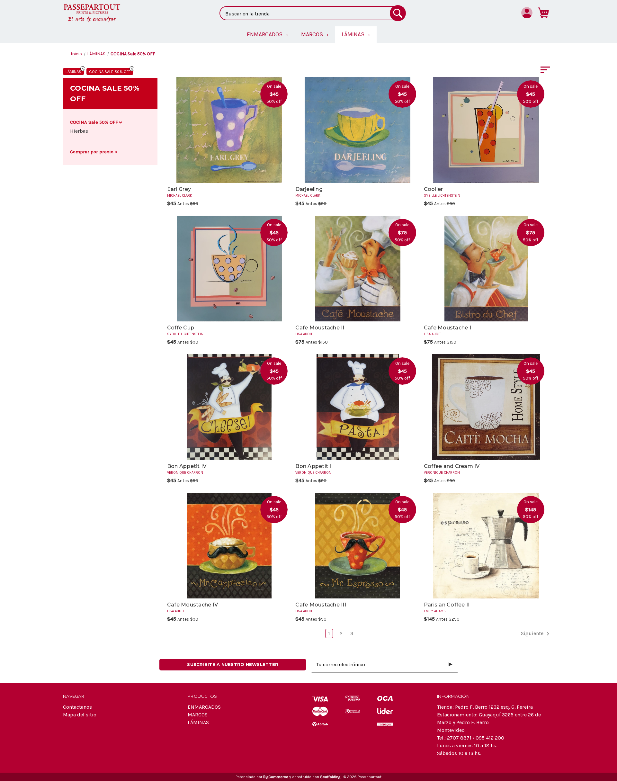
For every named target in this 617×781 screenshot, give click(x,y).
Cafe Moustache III (320, 605)
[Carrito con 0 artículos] (543, 12)
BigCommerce (275, 777)
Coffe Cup (180, 328)
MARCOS (198, 715)
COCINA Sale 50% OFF (109, 71)
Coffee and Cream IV (452, 466)
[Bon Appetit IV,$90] (229, 407)
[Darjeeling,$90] (357, 130)
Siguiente (533, 633)
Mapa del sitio (79, 715)
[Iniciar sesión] (526, 12)
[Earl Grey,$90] (229, 130)
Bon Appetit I (313, 466)
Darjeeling (309, 189)
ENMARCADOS (204, 707)
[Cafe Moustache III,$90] (357, 545)
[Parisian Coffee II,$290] (486, 545)
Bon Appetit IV (187, 466)
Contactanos (77, 707)
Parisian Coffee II (447, 605)
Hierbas (79, 131)
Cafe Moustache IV (192, 605)
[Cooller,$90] (486, 130)
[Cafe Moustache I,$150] (486, 268)
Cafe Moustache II (319, 328)
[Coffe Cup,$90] (229, 268)
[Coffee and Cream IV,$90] (486, 407)
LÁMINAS (73, 71)
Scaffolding (330, 777)
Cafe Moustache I (447, 328)
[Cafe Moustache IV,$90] (229, 545)
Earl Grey (179, 189)
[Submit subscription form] (450, 664)
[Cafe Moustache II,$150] (357, 268)
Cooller (433, 189)
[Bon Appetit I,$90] (357, 407)
